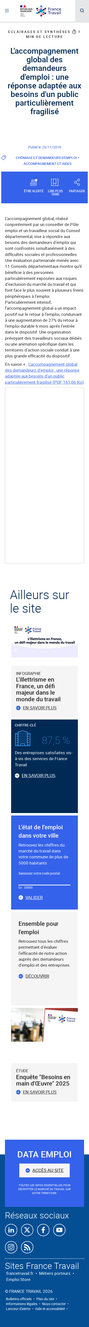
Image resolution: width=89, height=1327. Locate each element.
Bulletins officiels (19, 1298)
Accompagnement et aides (47, 163)
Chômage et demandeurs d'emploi (46, 157)
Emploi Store (18, 1279)
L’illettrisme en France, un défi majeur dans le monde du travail (38, 689)
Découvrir (37, 976)
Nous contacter (54, 1303)
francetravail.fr (19, 1273)
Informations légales (21, 1303)
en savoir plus (40, 1092)
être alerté (34, 191)
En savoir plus (40, 708)
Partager (77, 191)
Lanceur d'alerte (18, 1308)
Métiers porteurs (54, 1273)
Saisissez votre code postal (39, 873)
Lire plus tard (55, 192)
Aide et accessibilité (50, 1308)
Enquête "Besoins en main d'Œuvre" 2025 (43, 1080)
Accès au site (48, 1170)
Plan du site (45, 1298)
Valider (34, 898)
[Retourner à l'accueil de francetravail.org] (52, 10)
